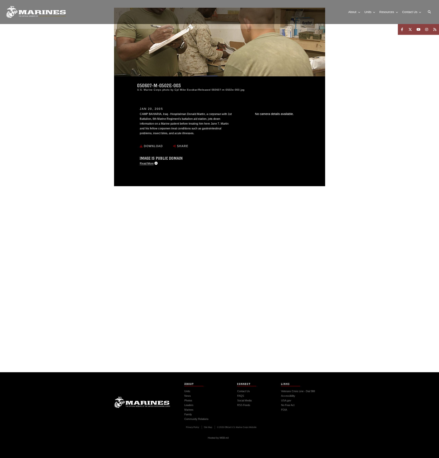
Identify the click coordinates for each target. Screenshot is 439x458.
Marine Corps (142, 402)
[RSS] (435, 29)
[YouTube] (418, 29)
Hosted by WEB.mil (218, 437)
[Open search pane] (429, 12)
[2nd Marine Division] (36, 12)
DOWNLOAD (153, 146)
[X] (410, 29)
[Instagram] (427, 29)
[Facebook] (402, 29)
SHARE (182, 146)
